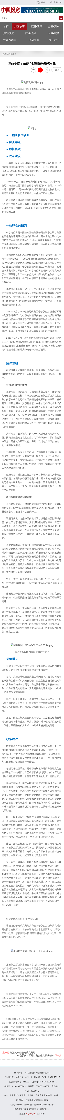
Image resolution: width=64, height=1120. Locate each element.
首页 (6, 26)
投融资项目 (9, 40)
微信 (43, 2)
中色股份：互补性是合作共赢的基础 (39, 1055)
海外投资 (8, 33)
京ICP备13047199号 (40, 1109)
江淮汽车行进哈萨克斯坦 (18, 1052)
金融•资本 (53, 26)
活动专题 (34, 40)
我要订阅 (58, 2)
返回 (57, 70)
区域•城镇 (53, 33)
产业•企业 (31, 33)
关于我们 (54, 40)
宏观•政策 (36, 26)
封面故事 (19, 26)
